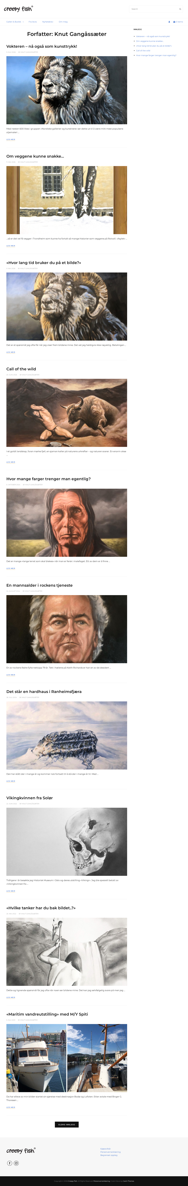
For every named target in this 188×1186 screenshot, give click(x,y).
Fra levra (33, 22)
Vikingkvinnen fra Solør (29, 798)
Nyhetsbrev (47, 22)
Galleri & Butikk (13, 22)
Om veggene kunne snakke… (35, 156)
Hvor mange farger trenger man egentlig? (48, 479)
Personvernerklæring (110, 1152)
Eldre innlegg (66, 1125)
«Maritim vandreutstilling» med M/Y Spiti (47, 1014)
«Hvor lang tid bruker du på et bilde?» (43, 262)
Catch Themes (128, 1181)
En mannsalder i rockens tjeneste (39, 585)
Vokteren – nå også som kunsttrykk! (41, 46)
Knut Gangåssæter (29, 52)
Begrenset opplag (108, 1155)
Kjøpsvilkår (105, 1149)
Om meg (63, 22)
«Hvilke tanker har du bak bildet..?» (41, 908)
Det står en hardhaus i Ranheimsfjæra (44, 691)
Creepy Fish (72, 1181)
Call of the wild (21, 369)
